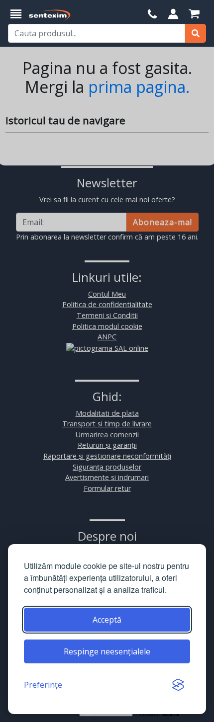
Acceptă (107, 619)
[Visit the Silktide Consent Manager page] (178, 685)
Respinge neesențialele (107, 651)
